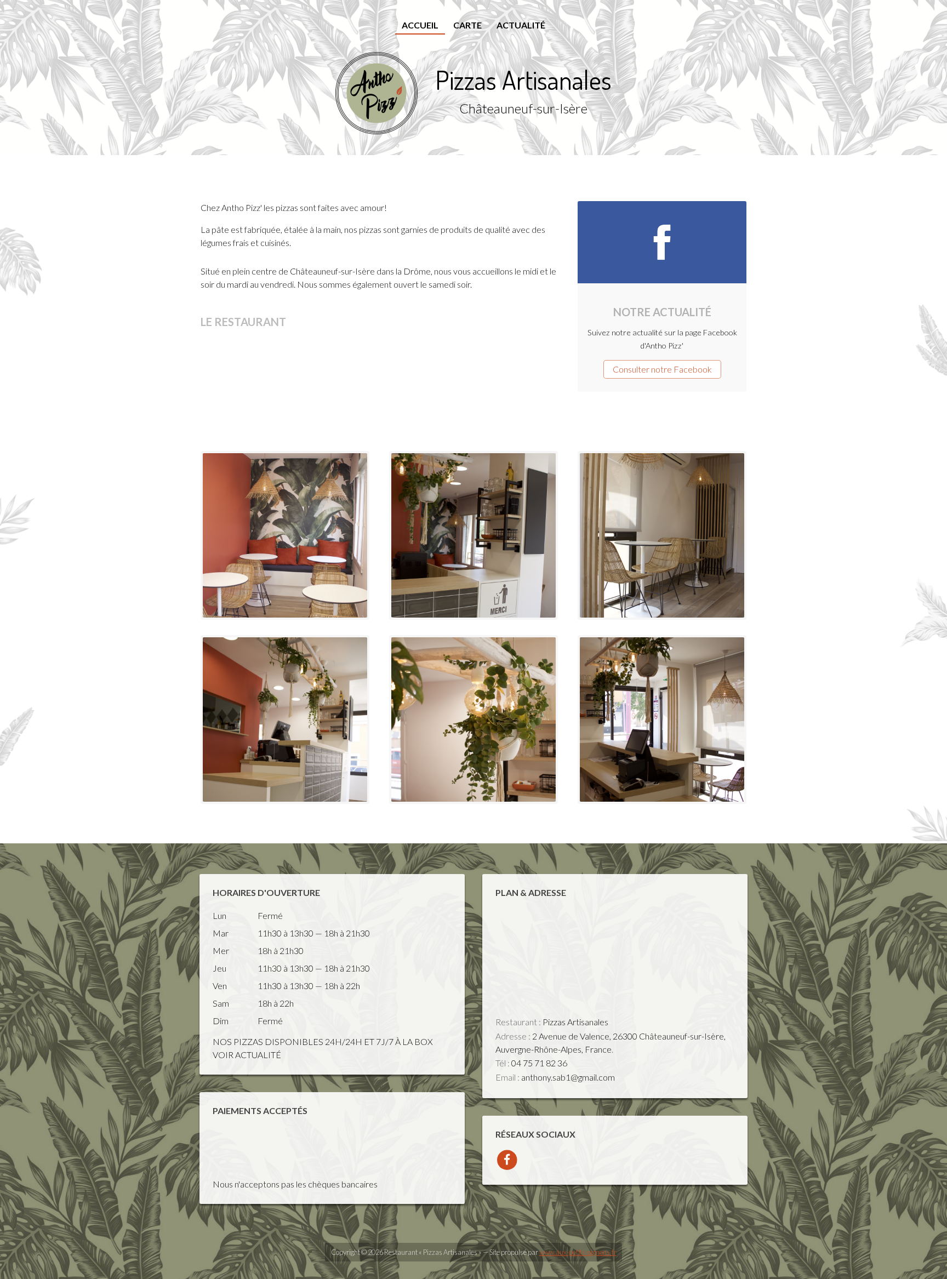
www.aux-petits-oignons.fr (578, 1252)
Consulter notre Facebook (662, 369)
